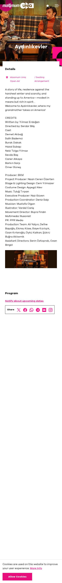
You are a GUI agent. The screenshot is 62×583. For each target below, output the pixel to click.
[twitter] (19, 309)
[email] (44, 309)
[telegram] (38, 309)
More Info (36, 568)
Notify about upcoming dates (24, 301)
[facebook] (25, 309)
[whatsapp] (31, 309)
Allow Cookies (17, 576)
